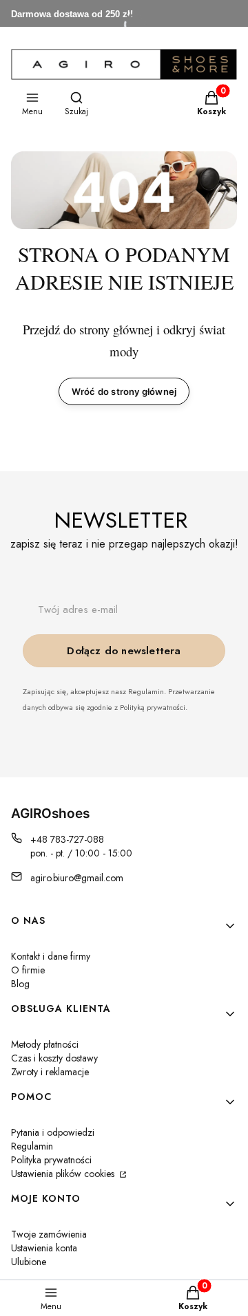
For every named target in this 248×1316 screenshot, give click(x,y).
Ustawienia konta (44, 1248)
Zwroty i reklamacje (50, 1072)
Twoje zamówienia (49, 1234)
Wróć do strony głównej (124, 391)
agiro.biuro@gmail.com (76, 878)
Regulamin (32, 1146)
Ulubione (28, 1262)
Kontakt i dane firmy (50, 956)
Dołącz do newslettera (123, 650)
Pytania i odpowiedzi (52, 1132)
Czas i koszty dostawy (54, 1058)
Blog (20, 984)
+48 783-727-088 (67, 839)
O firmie (28, 970)
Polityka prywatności (51, 1160)
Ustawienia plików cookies (64, 1173)
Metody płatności (45, 1044)
